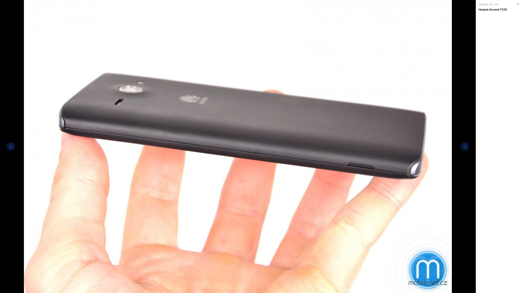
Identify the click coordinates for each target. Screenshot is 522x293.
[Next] (465, 146)
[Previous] (11, 146)
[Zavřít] (518, 4)
